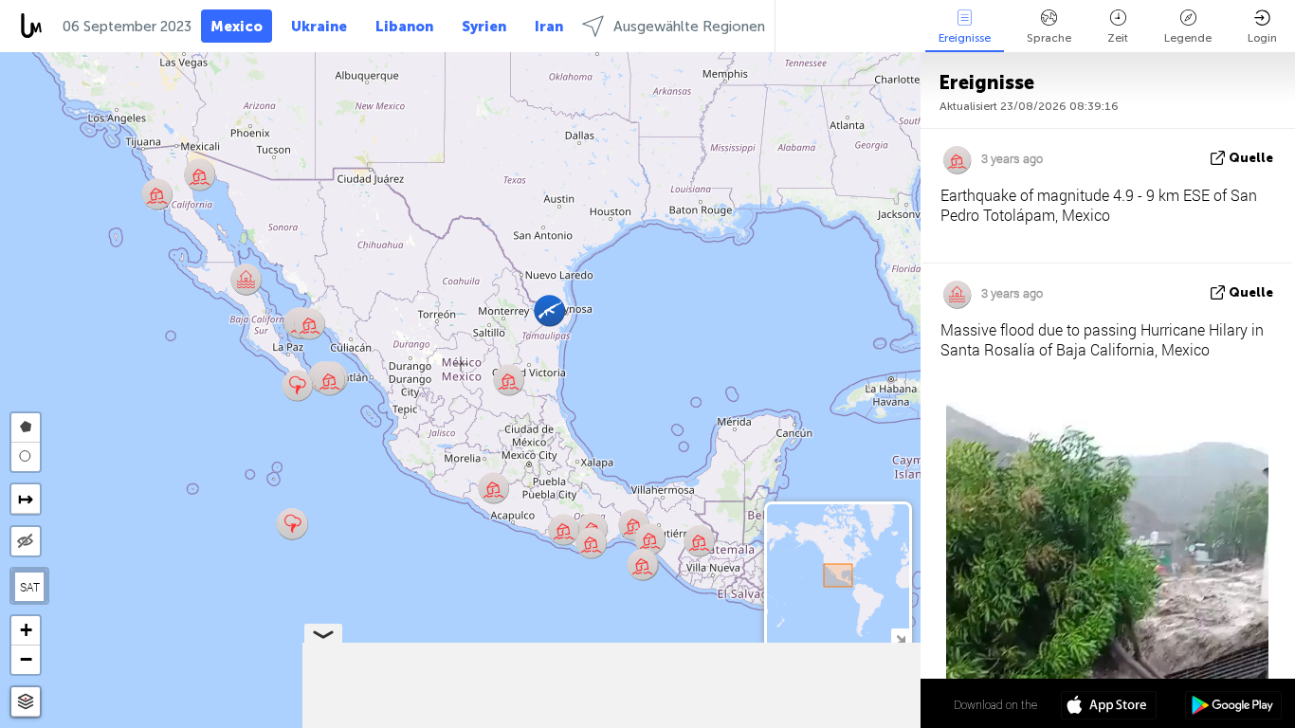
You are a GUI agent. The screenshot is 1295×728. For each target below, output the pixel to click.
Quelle (1251, 158)
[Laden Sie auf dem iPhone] (1109, 707)
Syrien (484, 26)
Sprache (1049, 38)
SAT (30, 586)
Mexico (236, 26)
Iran (549, 26)
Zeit (1117, 38)
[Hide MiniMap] (900, 637)
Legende (1188, 38)
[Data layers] (25, 702)
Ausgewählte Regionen (689, 26)
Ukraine (319, 26)
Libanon (404, 26)
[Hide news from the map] (25, 541)
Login (1262, 38)
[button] (309, 323)
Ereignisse (965, 38)
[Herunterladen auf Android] (1233, 707)
